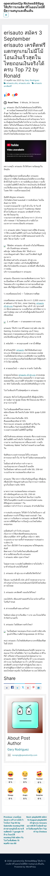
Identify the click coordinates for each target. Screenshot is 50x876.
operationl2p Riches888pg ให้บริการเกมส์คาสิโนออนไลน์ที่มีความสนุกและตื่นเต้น (24, 7)
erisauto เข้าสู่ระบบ (27, 375)
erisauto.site (12, 83)
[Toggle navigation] (6, 15)
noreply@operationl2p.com (24, 755)
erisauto (20, 350)
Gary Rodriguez (32, 80)
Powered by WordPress (25, 867)
